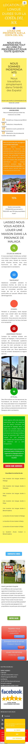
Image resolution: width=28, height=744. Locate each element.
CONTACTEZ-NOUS (14, 554)
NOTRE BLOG (13, 618)
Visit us (4, 739)
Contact (3, 736)
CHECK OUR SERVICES (13, 466)
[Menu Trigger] (24, 2)
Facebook (7, 716)
